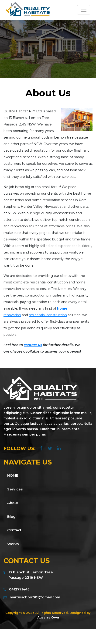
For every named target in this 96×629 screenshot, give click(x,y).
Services (15, 489)
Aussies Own (48, 617)
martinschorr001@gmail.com (35, 597)
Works (13, 544)
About (12, 502)
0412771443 (19, 589)
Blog (11, 516)
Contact (14, 530)
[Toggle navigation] (83, 9)
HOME (12, 475)
